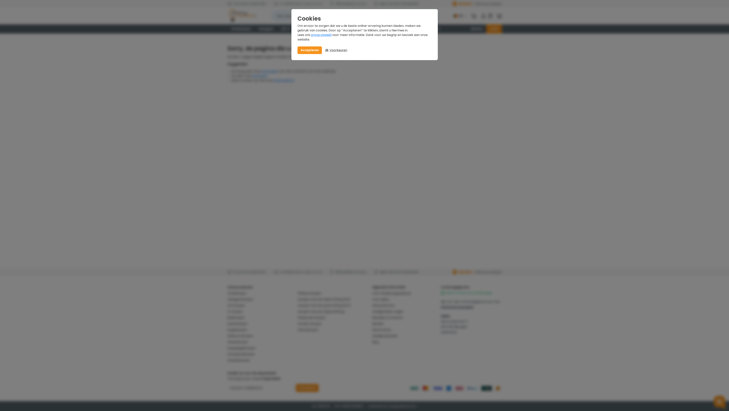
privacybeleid (321, 35)
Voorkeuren (338, 50)
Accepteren (310, 50)
